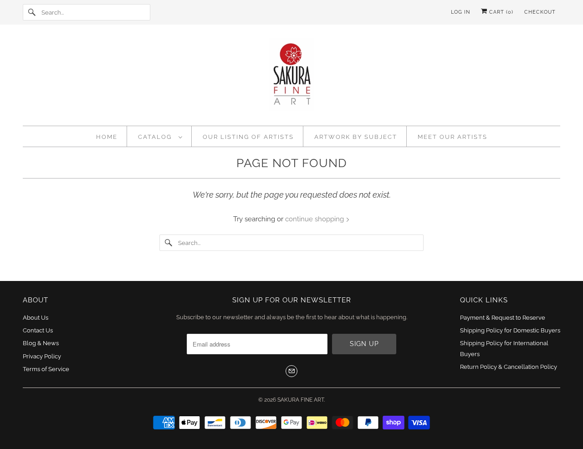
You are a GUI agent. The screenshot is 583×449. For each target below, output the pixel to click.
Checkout (540, 12)
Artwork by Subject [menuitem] (355, 136)
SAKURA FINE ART (300, 400)
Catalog (156, 136)
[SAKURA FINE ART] (291, 77)
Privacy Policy (42, 356)
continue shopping (315, 219)
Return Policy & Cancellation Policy (508, 366)
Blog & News (41, 343)
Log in (460, 12)
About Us (35, 317)
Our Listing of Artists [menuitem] (248, 136)
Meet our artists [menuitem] (452, 136)
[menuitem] (160, 136)
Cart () (500, 12)
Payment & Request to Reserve (502, 317)
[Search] (32, 12)
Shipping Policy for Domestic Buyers (510, 330)
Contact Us (38, 330)
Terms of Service (46, 369)
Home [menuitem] (107, 136)
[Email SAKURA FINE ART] (291, 371)
